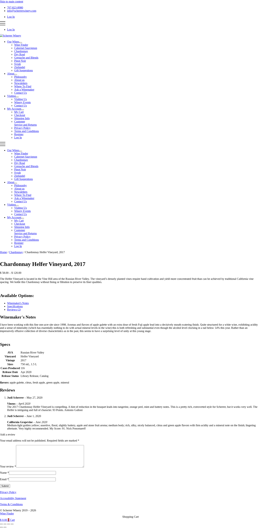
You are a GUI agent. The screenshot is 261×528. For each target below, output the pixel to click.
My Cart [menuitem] (19, 111)
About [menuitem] (10, 73)
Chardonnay (16, 252)
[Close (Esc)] (12, 524)
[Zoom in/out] (1, 524)
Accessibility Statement (13, 498)
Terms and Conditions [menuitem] (26, 131)
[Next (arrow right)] (5, 527)
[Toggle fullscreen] (5, 524)
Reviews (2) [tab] (14, 309)
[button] (2, 23)
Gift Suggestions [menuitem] (23, 70)
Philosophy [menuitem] (20, 76)
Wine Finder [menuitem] (21, 44)
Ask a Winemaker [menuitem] (24, 89)
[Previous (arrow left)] (1, 527)
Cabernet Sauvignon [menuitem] (25, 48)
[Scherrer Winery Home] (10, 35)
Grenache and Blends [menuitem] (26, 57)
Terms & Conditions (11, 504)
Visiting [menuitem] (11, 95)
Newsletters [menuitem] (20, 83)
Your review (8, 466)
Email (4, 479)
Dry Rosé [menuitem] (19, 54)
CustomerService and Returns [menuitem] (25, 123)
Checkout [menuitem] (19, 115)
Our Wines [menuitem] (13, 41)
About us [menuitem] (19, 79)
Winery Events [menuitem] (22, 102)
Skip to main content (11, 1)
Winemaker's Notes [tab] (18, 303)
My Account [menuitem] (14, 108)
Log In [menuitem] (11, 16)
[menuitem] (20, 42)
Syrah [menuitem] (17, 64)
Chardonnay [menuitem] (21, 51)
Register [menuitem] (18, 134)
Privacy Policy (8, 492)
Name (4, 472)
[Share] (8, 524)
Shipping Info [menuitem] (22, 118)
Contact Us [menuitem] (20, 92)
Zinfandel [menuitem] (19, 67)
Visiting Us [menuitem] (20, 99)
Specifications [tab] (15, 306)
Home (3, 252)
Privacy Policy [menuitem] (22, 127)
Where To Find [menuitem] (22, 86)
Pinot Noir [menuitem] (20, 60)
